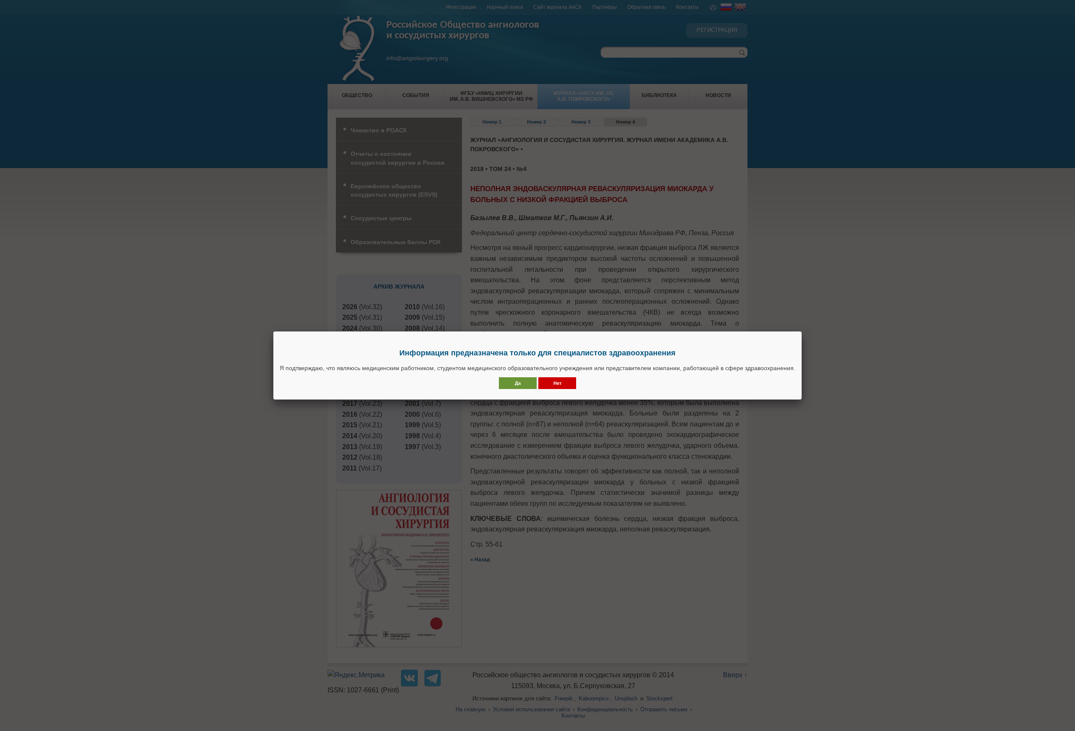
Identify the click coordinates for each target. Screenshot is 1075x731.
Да (518, 383)
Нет (557, 383)
